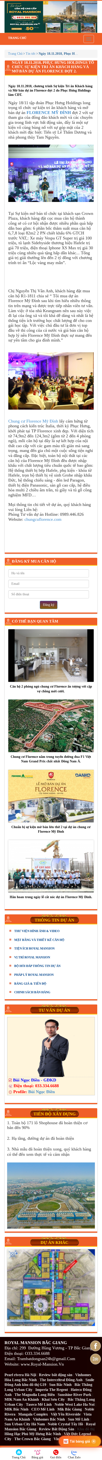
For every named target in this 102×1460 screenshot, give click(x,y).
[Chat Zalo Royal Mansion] (95, 1359)
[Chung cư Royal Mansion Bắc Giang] (51, 17)
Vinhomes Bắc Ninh (49, 1419)
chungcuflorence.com (42, 519)
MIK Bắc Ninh (16, 1409)
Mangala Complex (33, 1414)
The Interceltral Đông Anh (61, 1380)
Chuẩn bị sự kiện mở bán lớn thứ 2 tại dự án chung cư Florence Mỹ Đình (50, 829)
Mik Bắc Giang (69, 1409)
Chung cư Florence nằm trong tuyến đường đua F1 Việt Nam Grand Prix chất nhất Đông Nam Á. (51, 759)
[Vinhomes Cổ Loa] (51, 1287)
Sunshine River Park (74, 1395)
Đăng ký (48, 605)
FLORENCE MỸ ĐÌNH (49, 112)
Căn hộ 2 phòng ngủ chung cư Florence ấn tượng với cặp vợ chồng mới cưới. (51, 689)
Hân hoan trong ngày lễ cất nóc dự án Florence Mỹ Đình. (51, 897)
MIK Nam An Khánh (22, 1399)
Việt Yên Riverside (66, 1414)
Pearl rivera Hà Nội (20, 1375)
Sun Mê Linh (78, 1419)
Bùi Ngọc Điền (41, 1091)
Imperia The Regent (51, 1390)
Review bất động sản (55, 1375)
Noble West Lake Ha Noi (74, 1404)
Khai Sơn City (53, 1399)
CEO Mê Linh (43, 1409)
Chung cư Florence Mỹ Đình (33, 421)
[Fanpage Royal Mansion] (95, 1346)
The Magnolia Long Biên (34, 1395)
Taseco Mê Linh (39, 1404)
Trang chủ (17, 38)
